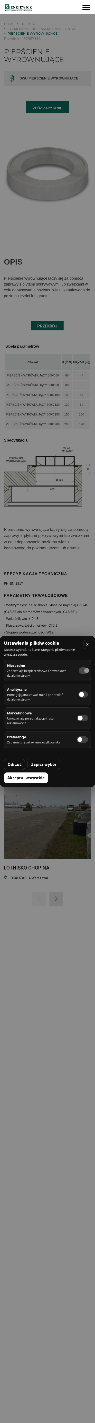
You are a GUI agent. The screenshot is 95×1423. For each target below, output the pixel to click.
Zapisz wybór (44, 764)
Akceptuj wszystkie (26, 778)
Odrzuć (14, 764)
